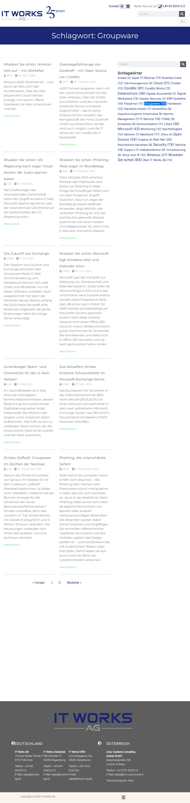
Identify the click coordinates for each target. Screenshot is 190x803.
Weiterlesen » (12, 116)
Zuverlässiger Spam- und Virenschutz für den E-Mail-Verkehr (27, 373)
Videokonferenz (152, 150)
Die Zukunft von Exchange (26, 254)
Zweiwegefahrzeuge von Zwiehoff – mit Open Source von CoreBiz (83, 70)
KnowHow (127, 124)
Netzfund (150, 134)
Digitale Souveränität (161, 93)
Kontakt (114, 6)
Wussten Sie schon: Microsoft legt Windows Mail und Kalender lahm (84, 260)
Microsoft (129, 129)
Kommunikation (150, 124)
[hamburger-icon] (182, 21)
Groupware (155, 103)
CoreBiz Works (158, 88)
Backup (152, 78)
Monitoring (151, 129)
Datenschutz (131, 93)
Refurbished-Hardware (135, 145)
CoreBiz (134, 88)
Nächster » (74, 582)
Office (166, 134)
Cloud (161, 83)
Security (163, 144)
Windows (157, 155)
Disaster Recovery (152, 98)
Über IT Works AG (157, 160)
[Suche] (182, 14)
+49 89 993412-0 (174, 6)
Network (131, 134)
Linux (171, 124)
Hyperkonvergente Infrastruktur (140, 114)
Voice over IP (134, 155)
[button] (123, 797)
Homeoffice (161, 109)
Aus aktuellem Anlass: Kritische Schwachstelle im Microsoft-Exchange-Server (82, 373)
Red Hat (162, 139)
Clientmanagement (138, 83)
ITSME (168, 119)
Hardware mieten (137, 109)
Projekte (145, 139)
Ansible (124, 77)
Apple (137, 78)
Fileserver (133, 103)
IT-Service (150, 119)
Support (131, 150)
